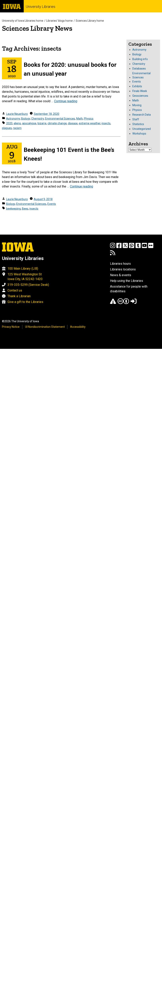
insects (106, 123)
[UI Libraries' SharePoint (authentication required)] (134, 303)
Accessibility (78, 326)
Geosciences (140, 95)
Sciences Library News (37, 28)
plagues (7, 128)
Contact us (15, 290)
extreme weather (89, 123)
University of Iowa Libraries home (22, 20)
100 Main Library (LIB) (23, 268)
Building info (140, 59)
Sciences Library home (90, 20)
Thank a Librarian (19, 296)
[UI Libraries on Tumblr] (138, 247)
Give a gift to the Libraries (25, 302)
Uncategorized (141, 128)
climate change (57, 123)
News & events (120, 275)
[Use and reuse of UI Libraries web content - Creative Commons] (123, 303)
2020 (9, 123)
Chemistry (37, 118)
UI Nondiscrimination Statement (45, 326)
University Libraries (40, 7)
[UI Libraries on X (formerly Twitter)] (125, 247)
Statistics (138, 124)
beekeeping (13, 208)
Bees (25, 208)
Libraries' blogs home (59, 20)
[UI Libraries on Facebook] (119, 247)
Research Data (141, 114)
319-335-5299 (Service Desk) (28, 285)
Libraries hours (120, 264)
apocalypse (29, 123)
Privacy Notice (11, 326)
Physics (88, 118)
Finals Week (139, 91)
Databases (139, 68)
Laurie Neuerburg (17, 113)
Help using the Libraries (126, 281)
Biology (25, 118)
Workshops (139, 133)
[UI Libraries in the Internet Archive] (113, 303)
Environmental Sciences (60, 118)
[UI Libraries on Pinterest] (131, 247)
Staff (135, 119)
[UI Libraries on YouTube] (144, 247)
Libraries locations (123, 269)
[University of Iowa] (12, 6)
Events (51, 203)
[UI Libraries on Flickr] (150, 247)
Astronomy (13, 118)
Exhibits (137, 86)
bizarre (42, 123)
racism (17, 128)
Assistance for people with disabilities (128, 289)
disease (73, 123)
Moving (136, 105)
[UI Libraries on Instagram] (112, 247)
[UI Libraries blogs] (112, 254)
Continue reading (65, 101)
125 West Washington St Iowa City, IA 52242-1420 (25, 276)
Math (79, 118)
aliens (17, 123)
